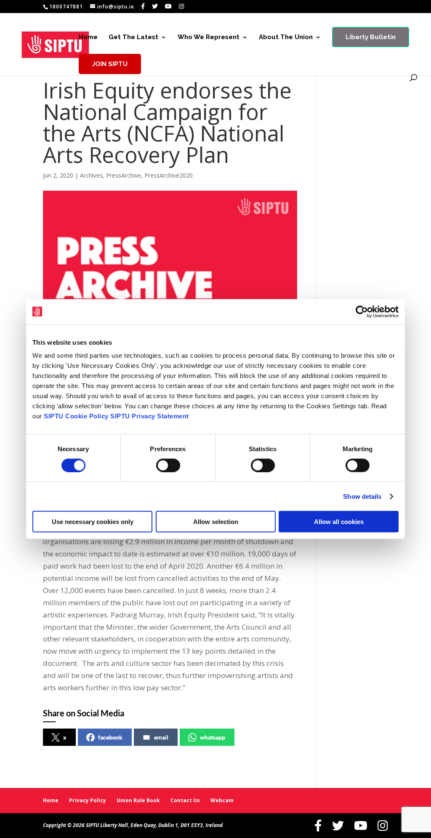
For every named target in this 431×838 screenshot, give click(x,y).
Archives (91, 175)
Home (88, 37)
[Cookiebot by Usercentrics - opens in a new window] (362, 311)
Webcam (222, 800)
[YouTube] (168, 6)
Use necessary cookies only (92, 521)
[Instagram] (181, 6)
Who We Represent (208, 37)
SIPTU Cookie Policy (76, 416)
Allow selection (215, 521)
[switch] (168, 465)
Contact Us (185, 800)
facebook (110, 737)
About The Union (286, 37)
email (161, 737)
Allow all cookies (339, 521)
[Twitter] (155, 6)
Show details (362, 496)
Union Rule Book (138, 800)
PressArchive (123, 175)
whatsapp (212, 737)
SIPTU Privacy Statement (149, 416)
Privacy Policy (87, 800)
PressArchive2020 (168, 175)
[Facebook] (143, 6)
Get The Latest (133, 37)
